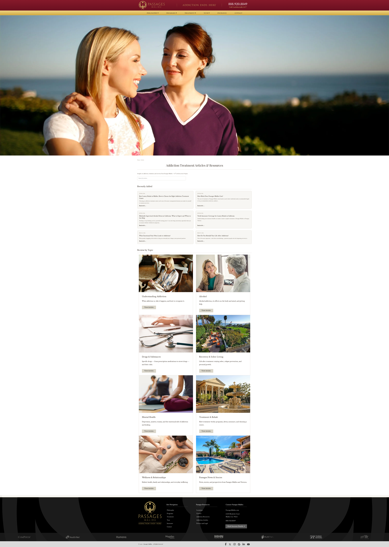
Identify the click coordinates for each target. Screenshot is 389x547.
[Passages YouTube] (248, 544)
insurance (222, 13)
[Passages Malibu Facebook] (226, 544)
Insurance (170, 523)
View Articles (149, 307)
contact (238, 13)
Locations (199, 510)
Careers (198, 513)
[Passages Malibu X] (230, 544)
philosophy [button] (152, 13)
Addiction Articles (202, 520)
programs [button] (171, 13)
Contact (169, 527)
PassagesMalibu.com (232, 510)
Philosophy (170, 510)
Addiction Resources (203, 517)
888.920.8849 (237, 4)
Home (138, 160)
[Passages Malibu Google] (239, 544)
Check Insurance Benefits (235, 526)
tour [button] (206, 13)
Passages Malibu (147, 544)
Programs (170, 513)
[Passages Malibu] (156, 5)
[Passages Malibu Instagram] (234, 544)
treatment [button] (190, 13)
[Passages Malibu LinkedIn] (244, 544)
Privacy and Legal (202, 523)
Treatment (170, 517)
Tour (168, 520)
